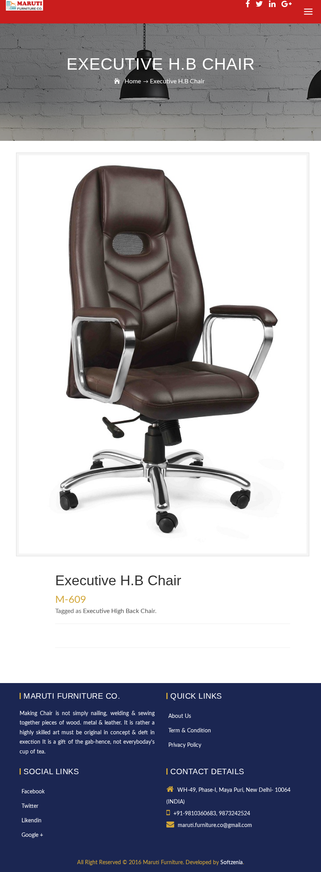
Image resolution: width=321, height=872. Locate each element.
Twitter (30, 806)
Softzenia (231, 862)
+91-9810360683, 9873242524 (211, 813)
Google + (32, 835)
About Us (179, 716)
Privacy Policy (184, 745)
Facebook (33, 792)
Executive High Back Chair (119, 611)
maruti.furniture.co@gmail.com (215, 825)
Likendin (31, 820)
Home (132, 81)
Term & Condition (189, 731)
